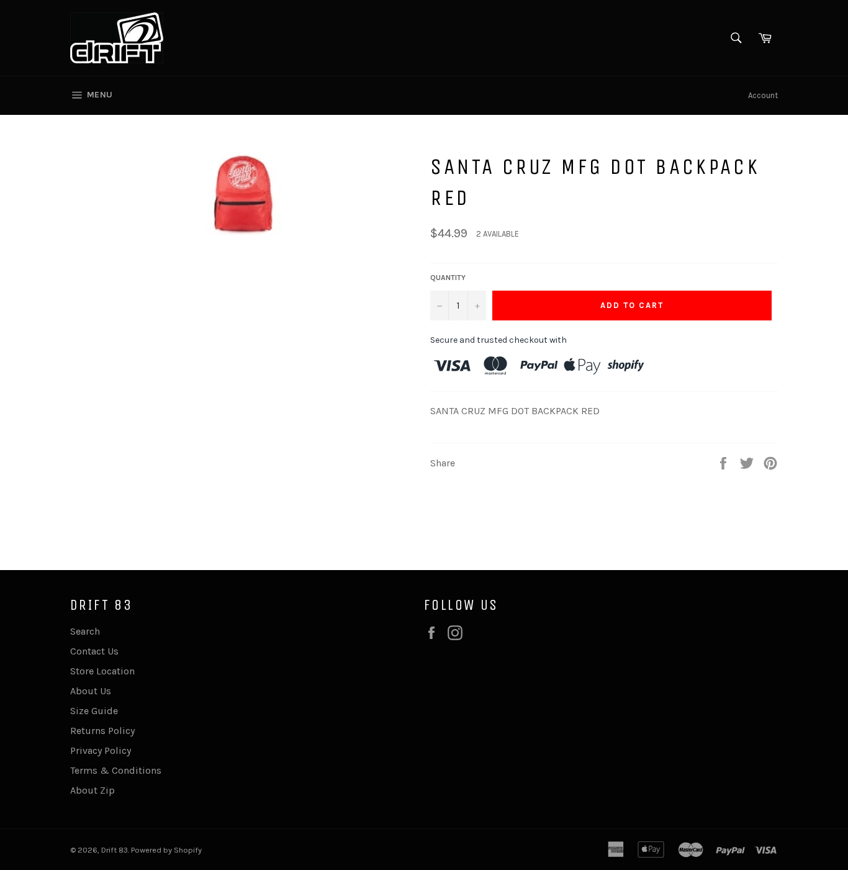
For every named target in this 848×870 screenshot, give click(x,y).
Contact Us (94, 651)
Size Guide (94, 711)
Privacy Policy (100, 750)
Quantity (448, 277)
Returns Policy (102, 730)
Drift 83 (114, 849)
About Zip (92, 790)
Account (763, 95)
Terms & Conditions (115, 770)
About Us (90, 691)
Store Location (102, 671)
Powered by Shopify (166, 849)
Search (85, 631)
